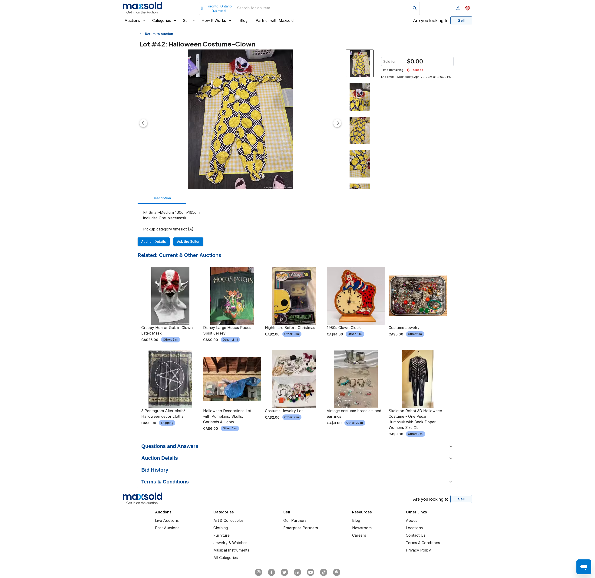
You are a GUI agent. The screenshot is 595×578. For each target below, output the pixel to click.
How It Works (214, 20)
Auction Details (153, 241)
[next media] (337, 123)
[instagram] (258, 572)
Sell (186, 20)
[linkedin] (297, 572)
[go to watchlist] (467, 8)
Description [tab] (161, 198)
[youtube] (310, 572)
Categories (161, 20)
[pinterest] (336, 572)
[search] (415, 8)
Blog (244, 20)
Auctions (132, 20)
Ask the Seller (188, 241)
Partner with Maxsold (275, 20)
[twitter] (284, 572)
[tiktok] (323, 572)
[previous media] (143, 123)
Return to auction (159, 34)
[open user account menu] (458, 8)
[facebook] (271, 572)
